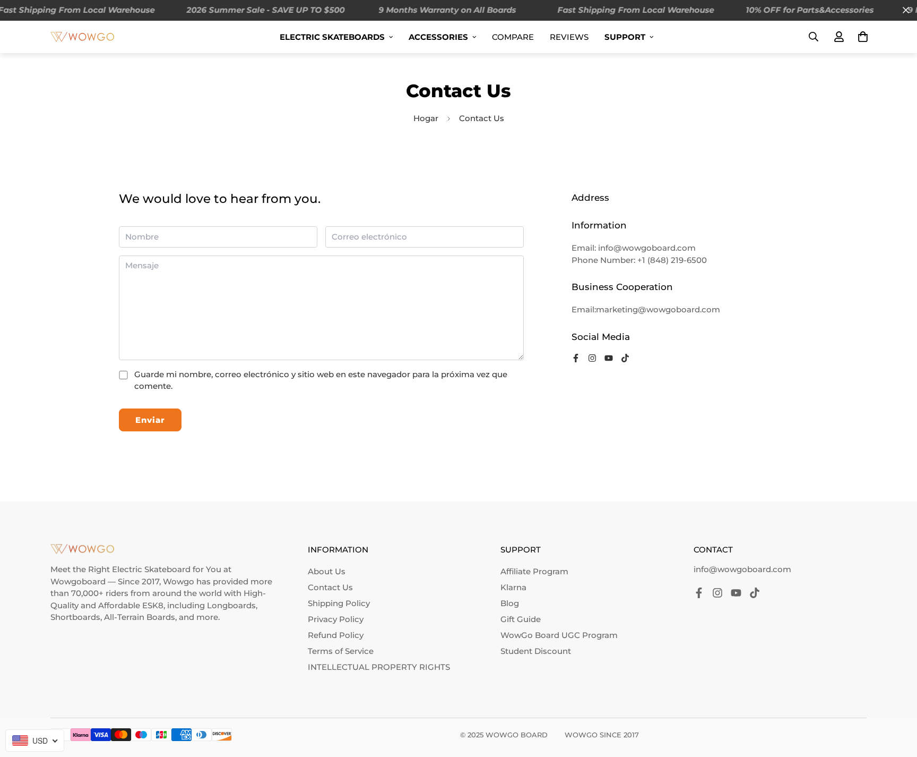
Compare (513, 37)
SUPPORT (624, 37)
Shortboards (75, 617)
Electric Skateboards (332, 37)
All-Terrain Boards (139, 617)
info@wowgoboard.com (742, 569)
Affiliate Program (534, 571)
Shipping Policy (339, 603)
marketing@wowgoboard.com (658, 309)
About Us (326, 571)
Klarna (513, 587)
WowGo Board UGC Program (559, 635)
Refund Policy (336, 635)
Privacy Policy (336, 619)
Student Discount (535, 651)
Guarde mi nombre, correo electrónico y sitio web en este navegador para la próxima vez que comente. (320, 380)
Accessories (438, 37)
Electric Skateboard (151, 569)
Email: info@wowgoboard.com (634, 248)
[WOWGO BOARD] (82, 36)
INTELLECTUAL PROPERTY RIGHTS (379, 667)
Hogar (425, 118)
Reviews (569, 37)
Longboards (231, 605)
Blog (509, 603)
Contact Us (330, 587)
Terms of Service (341, 651)
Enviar (150, 420)
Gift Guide (520, 619)
